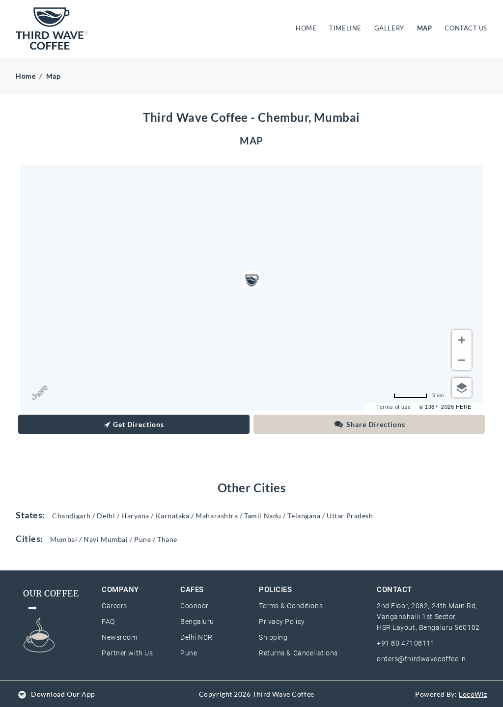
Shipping (273, 637)
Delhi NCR (196, 637)
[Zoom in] (462, 340)
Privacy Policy (282, 621)
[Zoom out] (462, 360)
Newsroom (119, 637)
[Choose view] (462, 387)
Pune (188, 653)
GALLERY (389, 28)
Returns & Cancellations (298, 653)
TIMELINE (345, 28)
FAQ (108, 621)
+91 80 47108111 (406, 643)
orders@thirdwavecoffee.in (421, 659)
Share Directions (375, 424)
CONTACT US (466, 28)
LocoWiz (473, 694)
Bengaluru (197, 621)
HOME (308, 28)
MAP (424, 28)
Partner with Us (127, 653)
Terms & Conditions (291, 606)
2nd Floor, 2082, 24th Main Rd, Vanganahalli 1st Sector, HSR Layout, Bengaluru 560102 (428, 616)
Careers (114, 606)
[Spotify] (22, 694)
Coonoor (194, 606)
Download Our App (63, 694)
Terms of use (393, 407)
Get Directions (138, 424)
